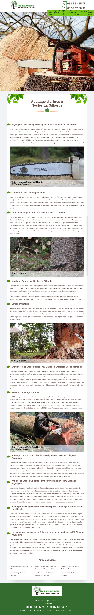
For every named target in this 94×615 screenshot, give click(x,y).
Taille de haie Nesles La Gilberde (69, 574)
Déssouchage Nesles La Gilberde (18, 574)
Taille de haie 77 (63, 12)
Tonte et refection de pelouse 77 (77, 12)
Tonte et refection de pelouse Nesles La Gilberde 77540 (45, 567)
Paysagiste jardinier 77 (57, 12)
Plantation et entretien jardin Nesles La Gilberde (45, 574)
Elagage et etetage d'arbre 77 (50, 12)
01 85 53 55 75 (76, 3)
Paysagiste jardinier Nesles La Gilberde (21, 567)
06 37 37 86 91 (76, 8)
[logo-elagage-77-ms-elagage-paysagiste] (23, 5)
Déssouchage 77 (84, 12)
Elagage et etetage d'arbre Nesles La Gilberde (70, 567)
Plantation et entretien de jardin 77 (90, 12)
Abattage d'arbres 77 (70, 12)
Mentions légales (65, 611)
